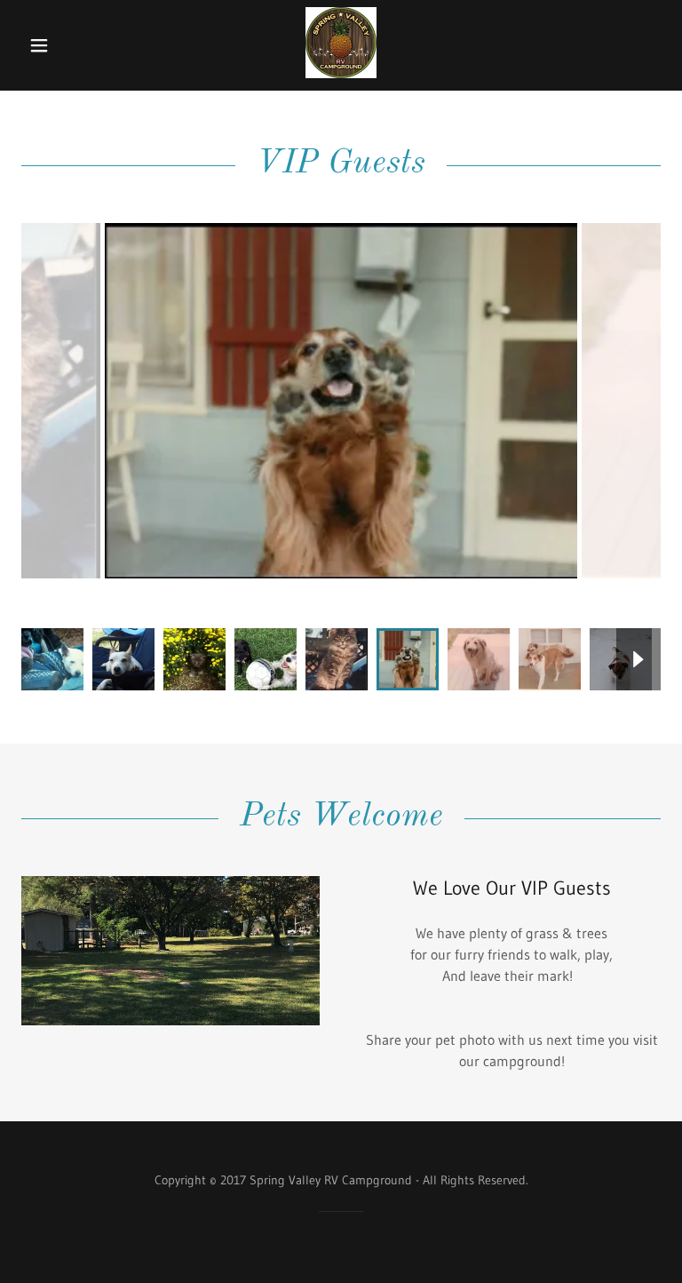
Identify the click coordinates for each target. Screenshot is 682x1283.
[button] (51, 45)
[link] (341, 73)
